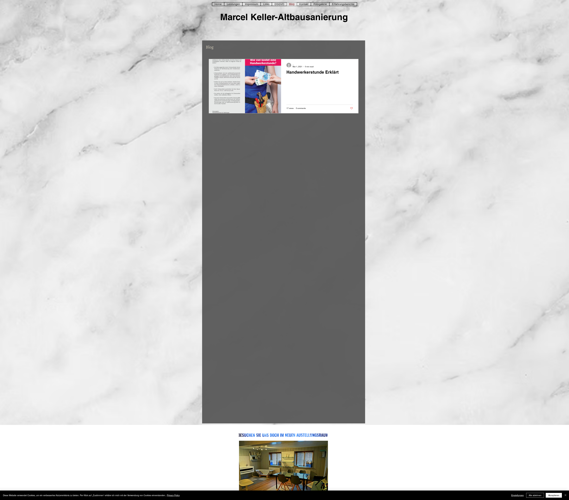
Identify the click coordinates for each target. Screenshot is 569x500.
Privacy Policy (173, 495)
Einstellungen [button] (517, 495)
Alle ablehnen (535, 495)
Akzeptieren (553, 495)
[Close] (565, 495)
